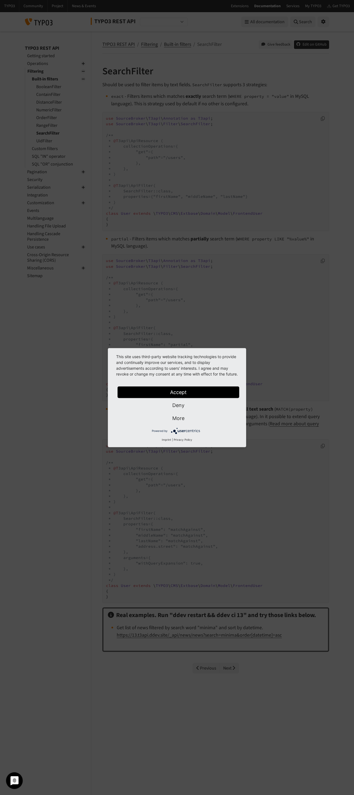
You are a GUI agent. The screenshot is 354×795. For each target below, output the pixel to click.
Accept (178, 392)
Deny (178, 405)
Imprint (166, 439)
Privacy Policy (183, 439)
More (178, 418)
